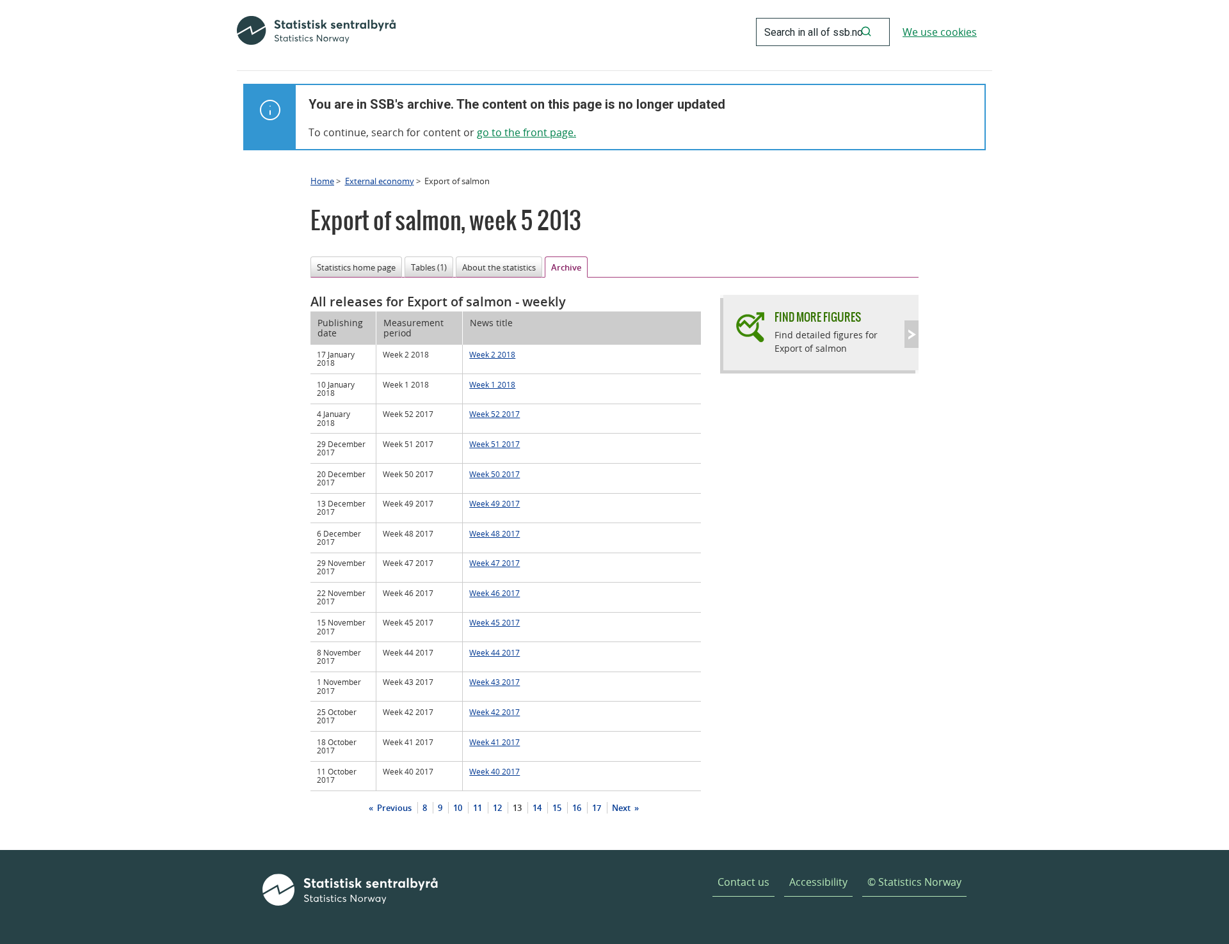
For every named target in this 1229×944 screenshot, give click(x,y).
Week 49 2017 (494, 503)
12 (497, 808)
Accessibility (818, 882)
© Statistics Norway (914, 882)
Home (322, 181)
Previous (393, 808)
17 (596, 808)
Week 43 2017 (494, 682)
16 (576, 808)
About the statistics (499, 267)
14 (537, 808)
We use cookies (940, 32)
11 (477, 808)
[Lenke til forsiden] (316, 32)
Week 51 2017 (494, 444)
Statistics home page (356, 267)
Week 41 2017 (494, 742)
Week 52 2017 (494, 414)
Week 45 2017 (494, 622)
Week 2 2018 (492, 354)
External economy (379, 181)
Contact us (743, 882)
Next (622, 808)
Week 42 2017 (494, 712)
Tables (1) (429, 267)
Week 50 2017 (494, 474)
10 (457, 808)
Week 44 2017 (494, 652)
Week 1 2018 (492, 384)
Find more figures (818, 317)
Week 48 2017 (494, 533)
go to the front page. (526, 132)
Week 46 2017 (494, 593)
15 (556, 808)
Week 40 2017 (494, 771)
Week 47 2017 (494, 563)
